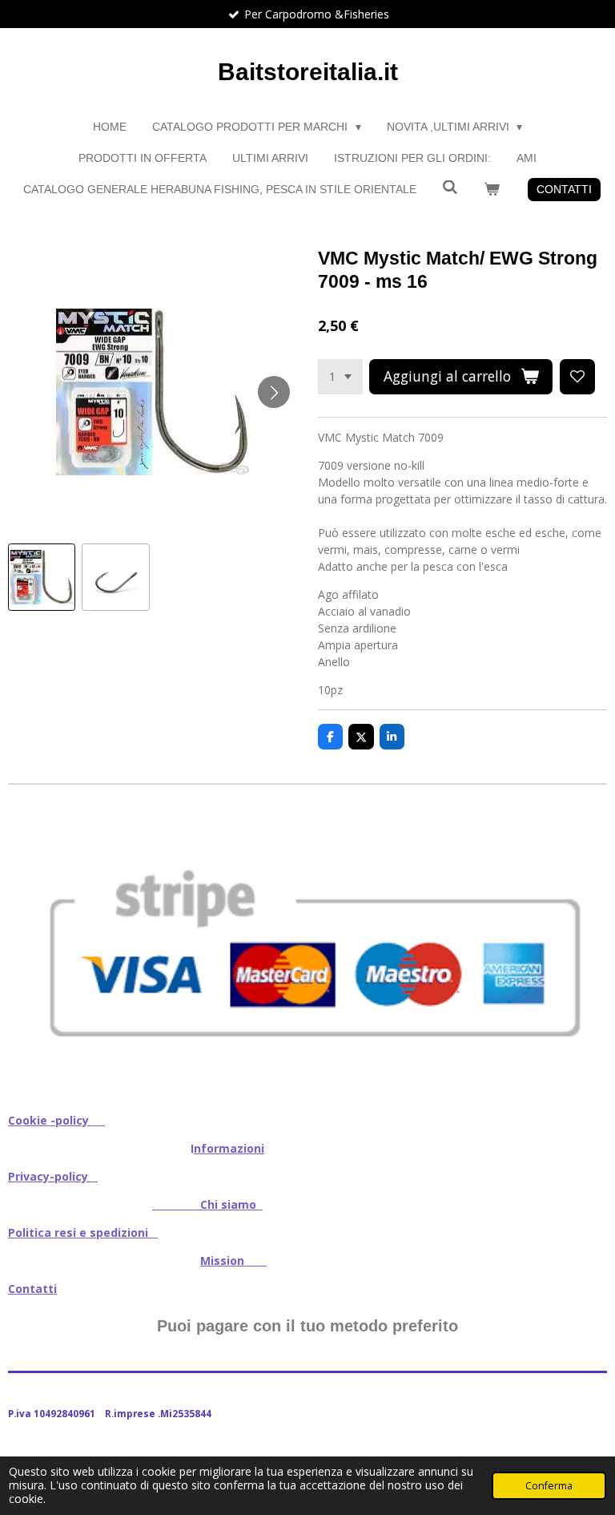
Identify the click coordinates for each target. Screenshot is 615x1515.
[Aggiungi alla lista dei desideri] (577, 376)
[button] (41, 577)
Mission (233, 1260)
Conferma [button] (549, 1486)
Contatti (32, 1288)
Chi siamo (207, 1204)
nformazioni (229, 1148)
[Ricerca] (450, 187)
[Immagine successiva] (274, 392)
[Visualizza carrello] (491, 189)
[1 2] (340, 376)
